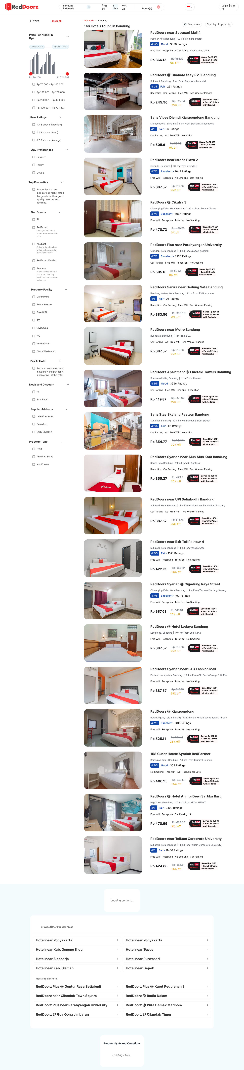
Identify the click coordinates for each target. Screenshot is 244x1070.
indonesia (89, 20)
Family (40, 164)
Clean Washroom (46, 351)
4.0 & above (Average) (49, 140)
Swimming (42, 327)
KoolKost (41, 243)
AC (38, 335)
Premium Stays (45, 456)
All (38, 219)
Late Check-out (45, 416)
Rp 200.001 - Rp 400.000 (51, 99)
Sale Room (42, 399)
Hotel (39, 448)
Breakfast (42, 424)
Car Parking (43, 296)
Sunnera (41, 268)
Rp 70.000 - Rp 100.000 (50, 84)
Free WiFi (42, 312)
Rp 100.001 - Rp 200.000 (51, 92)
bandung (102, 20)
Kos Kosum (43, 464)
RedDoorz (42, 227)
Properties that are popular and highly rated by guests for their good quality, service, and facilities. (50, 196)
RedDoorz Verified (46, 260)
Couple (40, 172)
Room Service (44, 304)
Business (41, 157)
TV (38, 320)
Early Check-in (44, 431)
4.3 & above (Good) (47, 132)
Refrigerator (43, 343)
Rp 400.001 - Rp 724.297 (51, 107)
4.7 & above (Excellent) (49, 124)
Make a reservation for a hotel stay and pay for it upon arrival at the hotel (50, 371)
